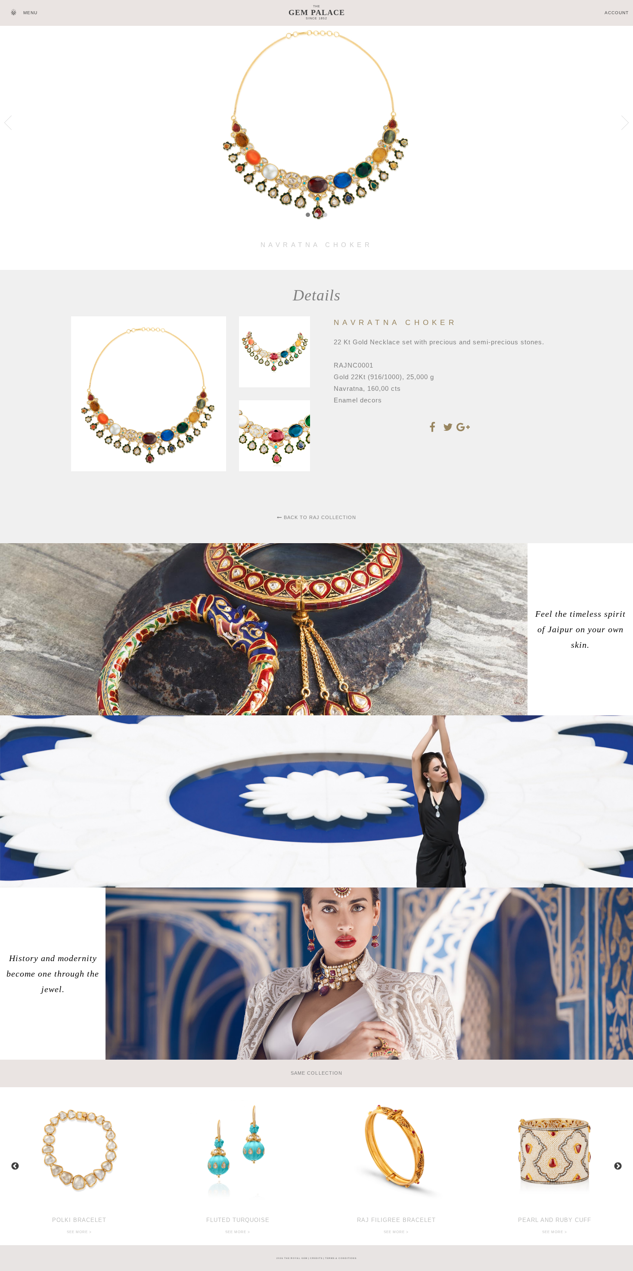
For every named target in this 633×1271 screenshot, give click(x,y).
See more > (79, 1232)
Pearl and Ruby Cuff (554, 1220)
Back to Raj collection (319, 517)
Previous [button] (15, 1166)
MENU (30, 12)
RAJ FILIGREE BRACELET (396, 1220)
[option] (79, 1166)
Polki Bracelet (79, 1220)
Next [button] (618, 1166)
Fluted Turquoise (238, 1220)
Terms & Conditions (341, 1258)
